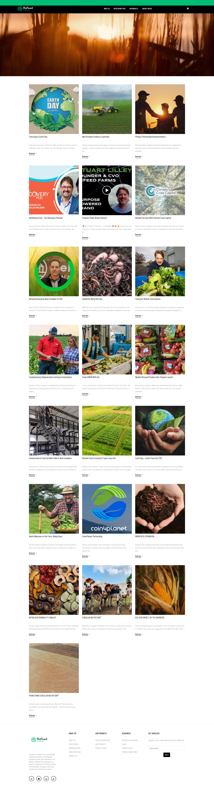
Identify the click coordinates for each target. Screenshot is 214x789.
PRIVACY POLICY (127, 748)
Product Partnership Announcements (150, 136)
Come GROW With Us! (91, 377)
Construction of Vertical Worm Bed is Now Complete (50, 458)
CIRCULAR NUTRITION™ (91, 617)
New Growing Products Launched (95, 136)
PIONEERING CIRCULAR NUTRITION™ (44, 695)
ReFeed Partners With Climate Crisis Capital (153, 217)
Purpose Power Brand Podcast (94, 217)
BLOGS (124, 744)
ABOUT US (107, 9)
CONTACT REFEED (147, 9)
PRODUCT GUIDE (101, 748)
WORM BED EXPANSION (144, 536)
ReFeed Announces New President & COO (45, 298)
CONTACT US (73, 756)
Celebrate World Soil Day (92, 298)
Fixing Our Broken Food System (147, 298)
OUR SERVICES (74, 744)
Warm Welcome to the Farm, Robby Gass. (45, 536)
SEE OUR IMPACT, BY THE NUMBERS (149, 617)
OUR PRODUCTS (134, 9)
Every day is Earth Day (38, 136)
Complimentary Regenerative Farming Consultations (50, 377)
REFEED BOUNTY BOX (120, 9)
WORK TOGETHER (75, 752)
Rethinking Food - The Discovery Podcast (46, 217)
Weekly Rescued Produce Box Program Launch (154, 377)
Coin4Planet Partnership (92, 536)
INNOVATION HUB (74, 748)
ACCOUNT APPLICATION (130, 740)
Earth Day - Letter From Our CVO (148, 458)
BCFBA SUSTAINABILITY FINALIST (42, 617)
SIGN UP (167, 755)
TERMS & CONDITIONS (129, 752)
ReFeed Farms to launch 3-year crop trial (99, 458)
